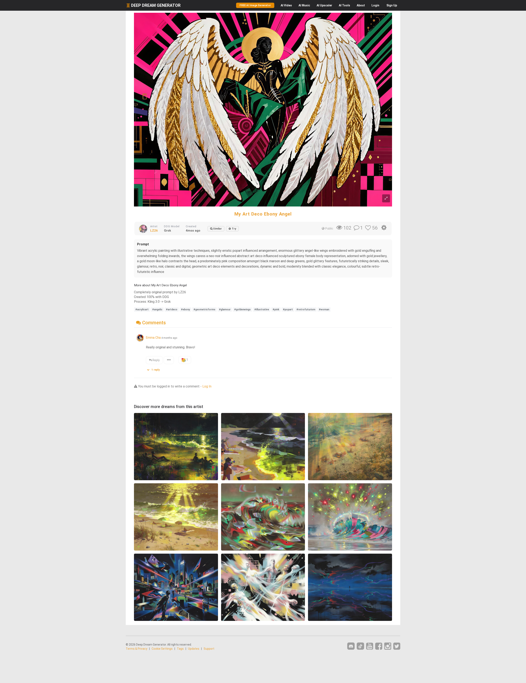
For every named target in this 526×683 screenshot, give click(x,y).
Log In (206, 386)
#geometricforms (204, 309)
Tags (180, 648)
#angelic (157, 309)
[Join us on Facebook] (378, 646)
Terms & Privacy (136, 648)
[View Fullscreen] (386, 198)
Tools (344, 5)
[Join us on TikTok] (360, 646)
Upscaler (324, 5)
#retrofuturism (305, 309)
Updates (193, 648)
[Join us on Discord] (351, 646)
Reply (156, 360)
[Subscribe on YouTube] (369, 646)
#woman (324, 309)
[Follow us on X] (396, 646)
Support (209, 648)
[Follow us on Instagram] (387, 646)
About (361, 5)
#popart (288, 309)
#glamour (225, 309)
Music (304, 5)
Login (375, 5)
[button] (155, 369)
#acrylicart (142, 309)
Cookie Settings (162, 648)
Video (286, 5)
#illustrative (261, 309)
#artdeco (171, 309)
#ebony (185, 309)
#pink (276, 309)
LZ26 (154, 230)
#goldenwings (242, 309)
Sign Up (391, 5)
